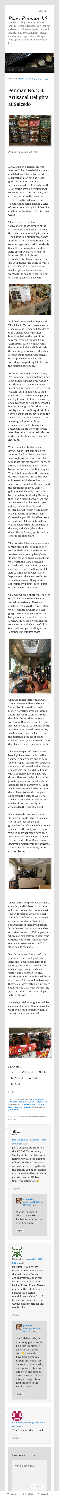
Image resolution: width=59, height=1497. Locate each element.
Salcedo (40, 1104)
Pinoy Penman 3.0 (27, 18)
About (20, 70)
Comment (36, 1486)
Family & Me (23, 1102)
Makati (33, 1104)
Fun (32, 1102)
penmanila (26, 1107)
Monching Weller (20, 1140)
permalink (13, 1109)
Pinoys (38, 1102)
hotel (26, 1104)
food (21, 1104)
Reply (16, 1188)
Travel (45, 1102)
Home (11, 70)
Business (12, 1102)
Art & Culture (37, 1099)
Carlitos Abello (19, 1423)
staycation (13, 1107)
